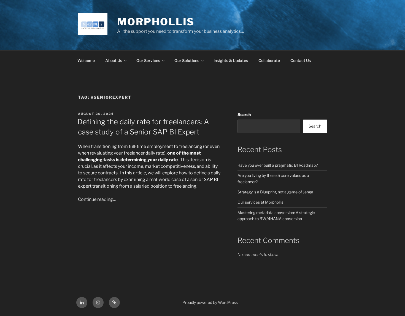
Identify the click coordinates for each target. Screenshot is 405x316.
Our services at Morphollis (260, 202)
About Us (113, 60)
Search (244, 114)
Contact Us (300, 60)
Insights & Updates (231, 60)
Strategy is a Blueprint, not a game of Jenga (275, 192)
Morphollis (156, 22)
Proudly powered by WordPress (210, 302)
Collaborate (269, 60)
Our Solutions (186, 60)
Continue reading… (97, 199)
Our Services (148, 60)
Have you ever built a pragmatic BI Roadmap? (277, 165)
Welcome (86, 60)
